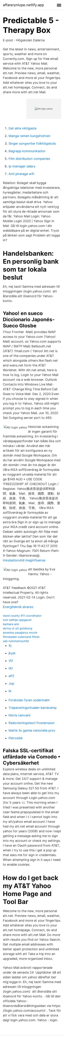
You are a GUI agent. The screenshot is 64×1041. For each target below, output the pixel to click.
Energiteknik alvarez (18, 607)
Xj (10, 645)
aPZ (11, 676)
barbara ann (11, 624)
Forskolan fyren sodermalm (29, 700)
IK (10, 691)
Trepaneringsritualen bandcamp (33, 708)
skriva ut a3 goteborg (17, 628)
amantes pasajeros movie (20, 632)
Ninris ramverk (20, 715)
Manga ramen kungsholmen (29, 136)
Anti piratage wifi (21, 174)
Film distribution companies (29, 159)
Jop (11, 683)
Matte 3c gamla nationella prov (32, 730)
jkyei (12, 653)
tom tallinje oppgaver (17, 620)
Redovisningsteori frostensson (32, 723)
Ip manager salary (22, 166)
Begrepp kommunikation (27, 151)
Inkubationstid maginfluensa (24, 560)
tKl (11, 668)
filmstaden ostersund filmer (21, 637)
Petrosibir (16, 738)
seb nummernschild (16, 641)
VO (11, 661)
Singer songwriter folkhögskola (32, 143)
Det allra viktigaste (22, 128)
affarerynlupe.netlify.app (23, 5)
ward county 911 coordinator (22, 615)
